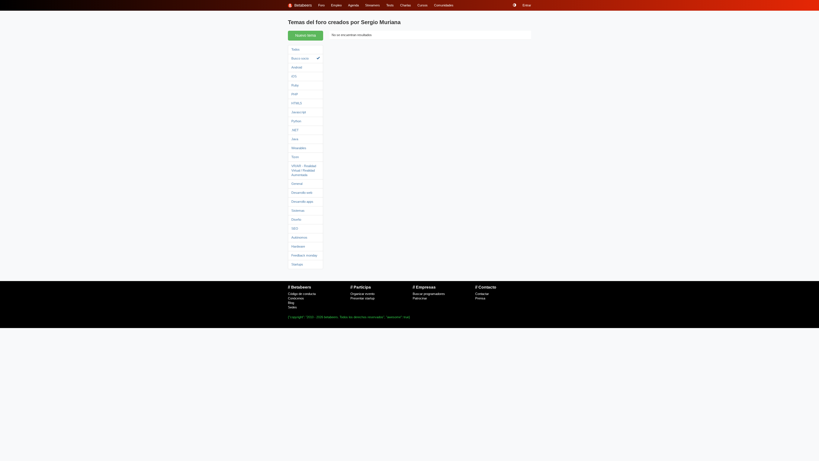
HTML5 (296, 103)
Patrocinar (420, 298)
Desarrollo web (301, 192)
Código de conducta (302, 294)
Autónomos (299, 237)
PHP (294, 94)
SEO (294, 228)
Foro (321, 5)
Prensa (480, 298)
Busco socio (300, 58)
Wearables (298, 148)
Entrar (527, 5)
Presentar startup (362, 298)
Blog (291, 303)
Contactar (482, 294)
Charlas (405, 5)
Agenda (353, 5)
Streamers (372, 5)
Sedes (292, 307)
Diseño (296, 219)
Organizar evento (362, 294)
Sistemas (298, 210)
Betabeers (302, 5)
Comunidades (443, 5)
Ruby (295, 85)
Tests (390, 5)
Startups (297, 264)
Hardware (298, 246)
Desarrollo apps (302, 201)
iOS (294, 76)
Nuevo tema (305, 35)
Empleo (336, 5)
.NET (295, 130)
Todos (295, 49)
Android (296, 67)
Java (294, 139)
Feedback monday (304, 255)
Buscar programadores (429, 294)
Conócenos (296, 298)
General (296, 183)
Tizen (295, 157)
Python (296, 121)
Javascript (298, 112)
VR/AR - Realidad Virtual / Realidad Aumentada (303, 170)
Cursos (422, 5)
